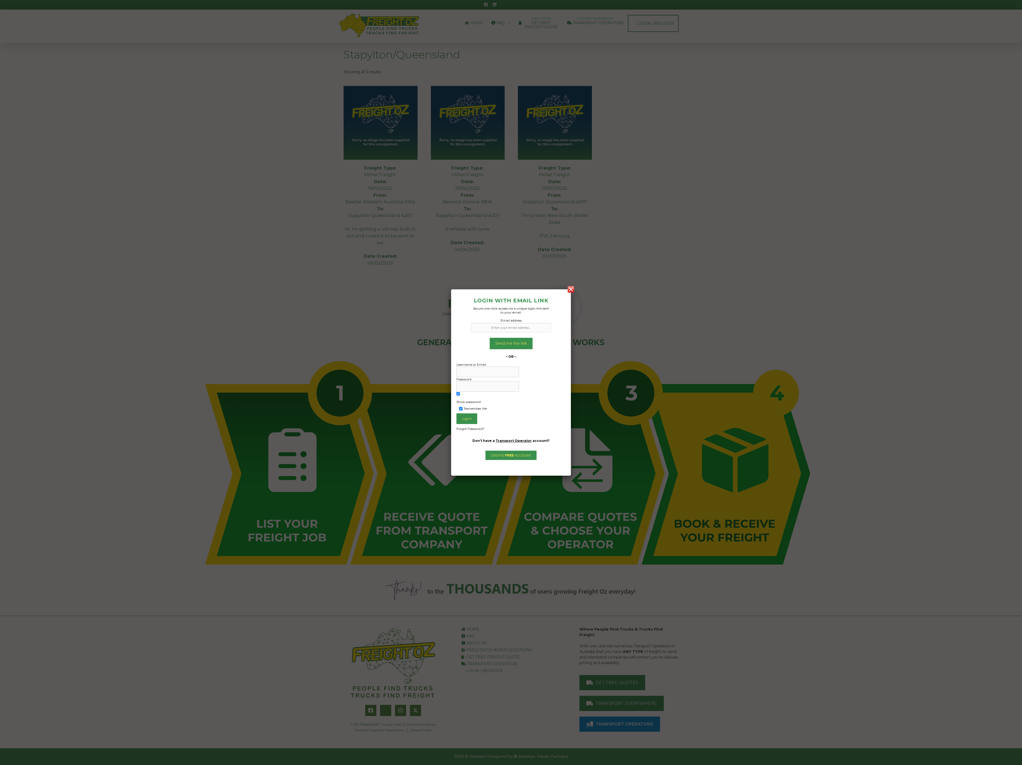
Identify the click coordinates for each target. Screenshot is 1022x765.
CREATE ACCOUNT (511, 455)
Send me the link (511, 343)
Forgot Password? (470, 429)
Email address (511, 320)
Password (463, 379)
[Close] (571, 289)
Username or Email (471, 365)
